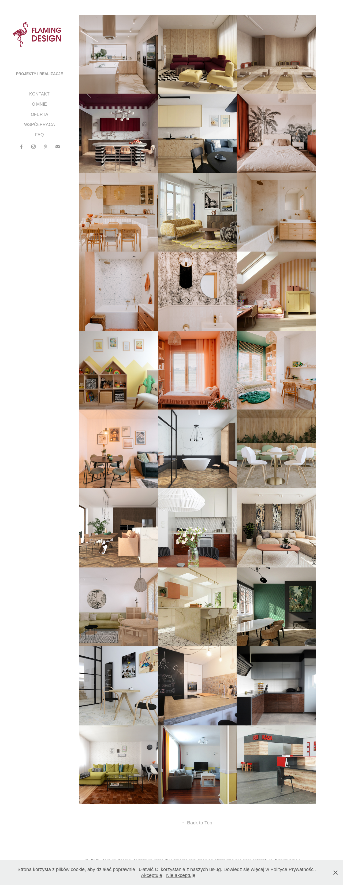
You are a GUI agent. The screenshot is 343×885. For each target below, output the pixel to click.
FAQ (39, 134)
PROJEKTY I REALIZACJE (39, 74)
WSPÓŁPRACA (39, 124)
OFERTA (39, 114)
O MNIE (39, 104)
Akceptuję (151, 875)
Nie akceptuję (180, 875)
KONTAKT (39, 94)
